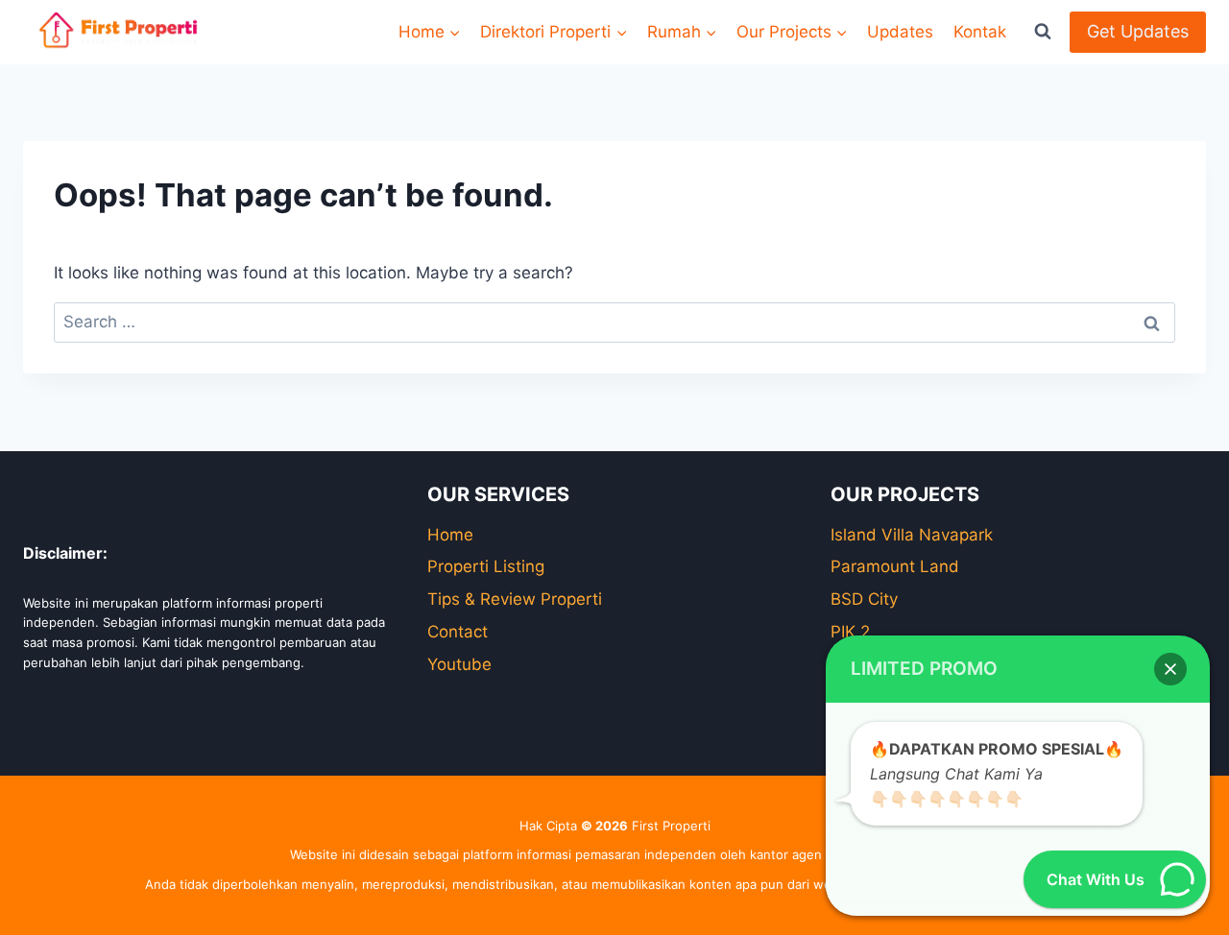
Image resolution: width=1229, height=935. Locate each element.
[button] (1170, 669)
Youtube (459, 664)
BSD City (864, 599)
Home (450, 534)
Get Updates (1138, 31)
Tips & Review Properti (514, 599)
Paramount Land (895, 566)
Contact (457, 631)
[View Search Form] (1042, 31)
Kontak (979, 31)
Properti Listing (485, 566)
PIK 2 (850, 631)
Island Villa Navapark (912, 534)
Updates (900, 31)
